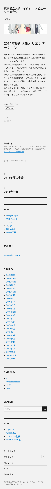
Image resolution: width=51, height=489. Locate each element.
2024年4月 (11, 282)
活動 (8, 388)
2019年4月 (10, 302)
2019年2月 (10, 305)
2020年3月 (11, 292)
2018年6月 (11, 315)
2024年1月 (11, 285)
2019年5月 (10, 298)
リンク (9, 225)
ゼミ (10, 222)
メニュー (8, 19)
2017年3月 (10, 328)
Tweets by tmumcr (13, 255)
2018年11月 (11, 312)
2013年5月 (10, 345)
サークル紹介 (12, 215)
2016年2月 (10, 332)
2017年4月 (10, 325)
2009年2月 (11, 355)
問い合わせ (11, 229)
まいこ (6, 161)
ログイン (10, 429)
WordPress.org (13, 439)
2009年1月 (11, 358)
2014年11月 (11, 335)
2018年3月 (10, 318)
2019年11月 (11, 295)
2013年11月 (11, 342)
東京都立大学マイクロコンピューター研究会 (25, 10)
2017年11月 (11, 322)
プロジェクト (12, 219)
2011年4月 (10, 352)
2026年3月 (11, 275)
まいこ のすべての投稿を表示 (14, 151)
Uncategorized (13, 382)
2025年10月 (11, 278)
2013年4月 (10, 348)
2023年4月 (11, 288)
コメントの (13, 436)
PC (7, 378)
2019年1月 (10, 308)
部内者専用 (11, 232)
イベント (23, 161)
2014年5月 (10, 338)
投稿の (11, 433)
